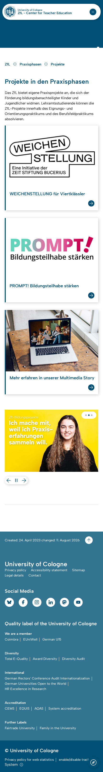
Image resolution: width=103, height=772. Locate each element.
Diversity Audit (73, 659)
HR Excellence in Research (25, 689)
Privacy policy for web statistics (29, 760)
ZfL (8, 64)
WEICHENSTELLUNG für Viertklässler (47, 193)
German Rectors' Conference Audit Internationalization (47, 678)
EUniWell (30, 639)
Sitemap (78, 570)
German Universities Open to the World (35, 684)
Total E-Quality (16, 659)
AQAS (38, 709)
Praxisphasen (31, 64)
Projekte (57, 64)
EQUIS (24, 709)
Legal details (14, 575)
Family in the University (58, 728)
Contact (35, 575)
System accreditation (64, 709)
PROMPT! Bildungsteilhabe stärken (44, 285)
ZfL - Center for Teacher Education (45, 13)
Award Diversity (45, 659)
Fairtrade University (20, 728)
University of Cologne (40, 10)
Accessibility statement (49, 570)
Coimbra (11, 639)
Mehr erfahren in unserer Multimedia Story (52, 378)
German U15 (51, 639)
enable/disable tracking (76, 760)
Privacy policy (15, 570)
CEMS (9, 709)
